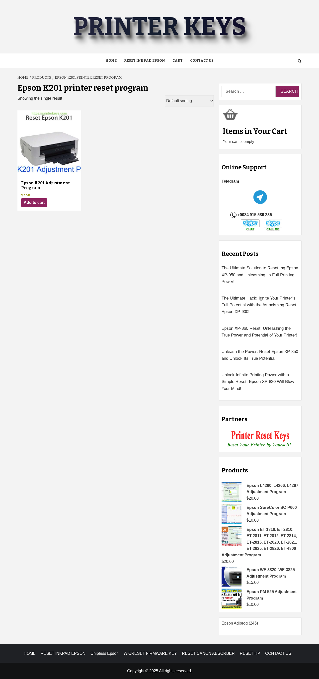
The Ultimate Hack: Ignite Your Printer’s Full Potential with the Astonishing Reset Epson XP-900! (259, 305)
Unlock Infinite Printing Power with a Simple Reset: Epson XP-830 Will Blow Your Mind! (258, 381)
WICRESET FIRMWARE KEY (150, 653)
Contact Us (202, 60)
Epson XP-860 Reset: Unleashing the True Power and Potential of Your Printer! (259, 332)
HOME (30, 653)
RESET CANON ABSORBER (208, 653)
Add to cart (34, 202)
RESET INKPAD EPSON (144, 60)
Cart (177, 60)
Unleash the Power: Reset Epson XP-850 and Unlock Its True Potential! (260, 355)
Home (111, 60)
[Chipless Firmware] (260, 439)
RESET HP (250, 653)
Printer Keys (159, 26)
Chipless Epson (104, 653)
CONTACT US (278, 653)
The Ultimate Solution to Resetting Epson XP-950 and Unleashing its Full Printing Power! (260, 275)
